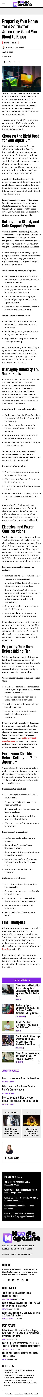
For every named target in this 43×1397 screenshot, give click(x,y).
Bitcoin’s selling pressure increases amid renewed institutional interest (31, 1132)
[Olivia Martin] (4, 47)
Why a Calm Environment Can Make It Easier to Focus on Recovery (28, 1056)
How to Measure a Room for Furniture (20, 1078)
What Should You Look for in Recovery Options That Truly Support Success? (19, 1215)
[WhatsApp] (19, 62)
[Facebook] (4, 62)
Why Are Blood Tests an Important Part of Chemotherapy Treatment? (20, 1191)
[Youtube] (27, 1280)
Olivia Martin (19, 47)
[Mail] (8, 1280)
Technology (20, 1016)
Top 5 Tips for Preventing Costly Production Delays (17, 1183)
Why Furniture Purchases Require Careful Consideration (18, 1088)
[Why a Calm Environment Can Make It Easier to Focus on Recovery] (8, 1057)
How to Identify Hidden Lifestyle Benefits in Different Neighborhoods (20, 1099)
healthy (6, 949)
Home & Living (8, 1082)
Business (19, 1048)
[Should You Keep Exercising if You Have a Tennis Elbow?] (8, 1026)
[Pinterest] (14, 62)
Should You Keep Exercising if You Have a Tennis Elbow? (27, 1025)
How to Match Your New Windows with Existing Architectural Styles (11, 1132)
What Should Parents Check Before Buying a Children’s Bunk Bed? (21, 1199)
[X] (9, 62)
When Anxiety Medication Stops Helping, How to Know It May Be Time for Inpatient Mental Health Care (28, 991)
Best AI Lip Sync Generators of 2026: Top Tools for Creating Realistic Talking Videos (27, 1009)
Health (18, 999)
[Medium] (13, 1280)
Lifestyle (19, 1062)
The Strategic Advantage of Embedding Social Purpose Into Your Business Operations (28, 1040)
